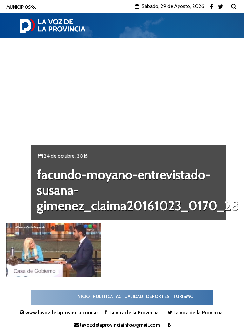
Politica (103, 296)
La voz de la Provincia (134, 312)
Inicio (83, 296)
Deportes (158, 296)
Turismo (183, 296)
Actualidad (129, 296)
